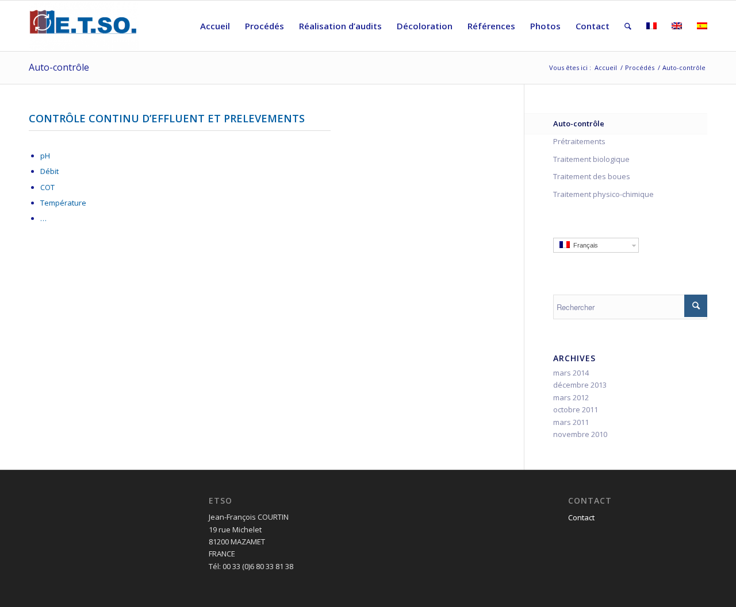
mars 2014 (571, 373)
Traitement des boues (591, 176)
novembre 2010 (580, 434)
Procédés (639, 67)
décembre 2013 (580, 385)
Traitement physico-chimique (603, 194)
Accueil (606, 67)
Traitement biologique (591, 159)
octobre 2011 (575, 409)
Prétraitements (579, 141)
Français (584, 245)
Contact (581, 517)
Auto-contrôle (59, 67)
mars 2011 (571, 422)
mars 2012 (571, 397)
